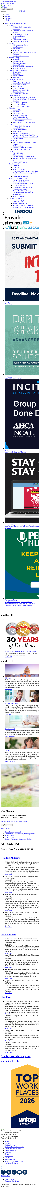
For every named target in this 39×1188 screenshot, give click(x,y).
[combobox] (10, 11)
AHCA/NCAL (5, 828)
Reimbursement (10, 729)
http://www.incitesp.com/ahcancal (15, 452)
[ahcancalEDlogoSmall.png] (18, 224)
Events (7, 1154)
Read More (8, 304)
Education (8, 1152)
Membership (9, 1156)
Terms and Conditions (12, 1181)
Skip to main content (7, 3)
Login (7, 15)
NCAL (7, 20)
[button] (22, 11)
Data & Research (10, 1150)
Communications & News (13, 1148)
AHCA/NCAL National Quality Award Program (20, 651)
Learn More (8, 657)
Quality (7, 750)
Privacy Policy (9, 1179)
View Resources (10, 736)
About (7, 1141)
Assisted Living (10, 1145)
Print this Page (5, 1176)
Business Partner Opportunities (14, 1147)
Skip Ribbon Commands (8, 2)
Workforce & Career (11, 703)
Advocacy (8, 678)
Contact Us (8, 18)
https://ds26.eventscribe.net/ (13, 378)
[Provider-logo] (14, 220)
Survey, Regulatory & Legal (14, 1161)
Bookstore (8, 16)
